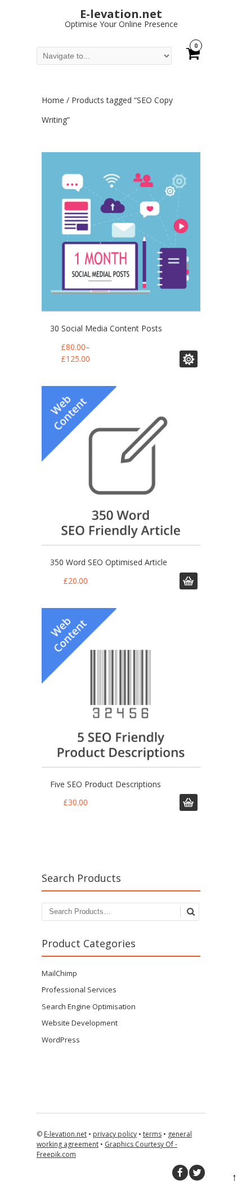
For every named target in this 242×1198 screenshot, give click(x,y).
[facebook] (180, 1172)
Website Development (80, 1023)
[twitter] (197, 1172)
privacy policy (115, 1134)
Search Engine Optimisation (89, 1006)
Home (53, 100)
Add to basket (189, 358)
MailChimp (59, 973)
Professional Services (79, 989)
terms (152, 1134)
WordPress (61, 1040)
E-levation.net (65, 1134)
